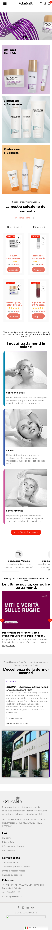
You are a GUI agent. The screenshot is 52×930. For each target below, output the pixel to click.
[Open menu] (5, 3)
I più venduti (38, 227)
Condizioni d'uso (10, 862)
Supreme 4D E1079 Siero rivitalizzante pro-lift (38, 303)
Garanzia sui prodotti (12, 875)
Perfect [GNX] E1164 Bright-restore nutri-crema (13, 303)
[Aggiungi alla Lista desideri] (19, 238)
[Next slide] (50, 620)
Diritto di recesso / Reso (13, 871)
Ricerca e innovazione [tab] (17, 723)
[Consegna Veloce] (19, 554)
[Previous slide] (2, 620)
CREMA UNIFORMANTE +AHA (14, 257)
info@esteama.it (14, 896)
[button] (13, 269)
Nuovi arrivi (13, 227)
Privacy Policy (9, 842)
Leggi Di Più (8, 646)
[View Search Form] (41, 3)
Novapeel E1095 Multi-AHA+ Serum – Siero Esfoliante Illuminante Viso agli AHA (38, 257)
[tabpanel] (27, 699)
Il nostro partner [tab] (14, 718)
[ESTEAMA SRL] (26, 3)
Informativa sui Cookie (13, 846)
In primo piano (22, 218)
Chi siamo (7, 838)
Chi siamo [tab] (11, 681)
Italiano (32, 927)
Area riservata (8, 850)
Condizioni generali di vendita (16, 866)
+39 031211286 (13, 892)
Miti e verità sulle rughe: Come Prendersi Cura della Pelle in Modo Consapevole (23, 635)
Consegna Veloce (19, 561)
